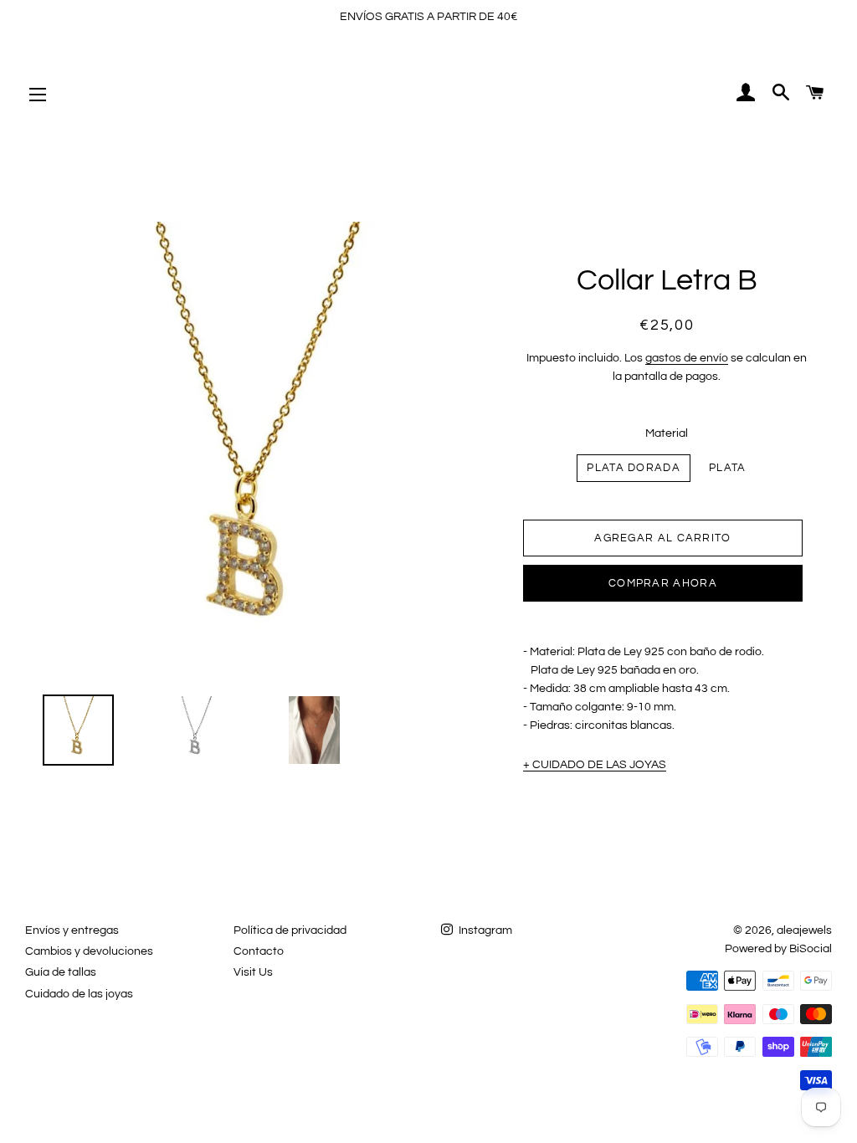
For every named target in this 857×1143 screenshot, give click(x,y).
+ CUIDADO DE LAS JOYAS (594, 765)
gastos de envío (686, 358)
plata (728, 468)
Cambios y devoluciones (89, 951)
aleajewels (804, 930)
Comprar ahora (662, 583)
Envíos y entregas (72, 930)
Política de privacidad (289, 930)
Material (666, 433)
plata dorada (633, 468)
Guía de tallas (60, 972)
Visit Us (253, 972)
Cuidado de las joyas (79, 994)
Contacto (258, 951)
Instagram (484, 930)
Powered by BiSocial (778, 949)
